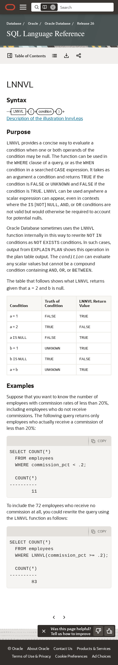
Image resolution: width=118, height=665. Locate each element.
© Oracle (15, 648)
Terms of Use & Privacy (31, 656)
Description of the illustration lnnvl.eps (45, 118)
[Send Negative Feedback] (98, 631)
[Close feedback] (44, 631)
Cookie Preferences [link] (71, 656)
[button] (23, 7)
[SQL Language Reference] (54, 56)
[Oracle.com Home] (10, 7)
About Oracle (38, 648)
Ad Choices (101, 656)
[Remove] (53, 7)
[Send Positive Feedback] (109, 631)
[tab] (47, 441)
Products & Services (94, 648)
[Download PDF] (66, 56)
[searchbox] (85, 7)
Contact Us (63, 648)
